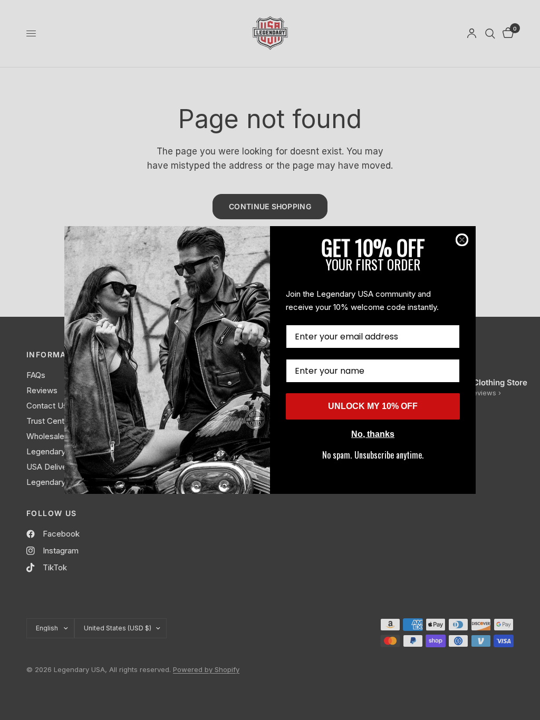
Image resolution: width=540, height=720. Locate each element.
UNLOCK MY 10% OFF (373, 406)
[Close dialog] (462, 240)
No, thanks (372, 434)
